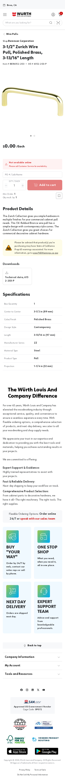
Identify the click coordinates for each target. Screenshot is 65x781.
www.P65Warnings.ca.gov (45, 253)
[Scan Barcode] (58, 23)
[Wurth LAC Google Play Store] (46, 751)
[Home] (22, 14)
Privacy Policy (24, 770)
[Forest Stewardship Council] (15, 739)
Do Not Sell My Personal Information (32, 775)
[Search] (51, 23)
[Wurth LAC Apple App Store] (17, 751)
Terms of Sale (40, 770)
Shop (18, 41)
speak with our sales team (37, 518)
